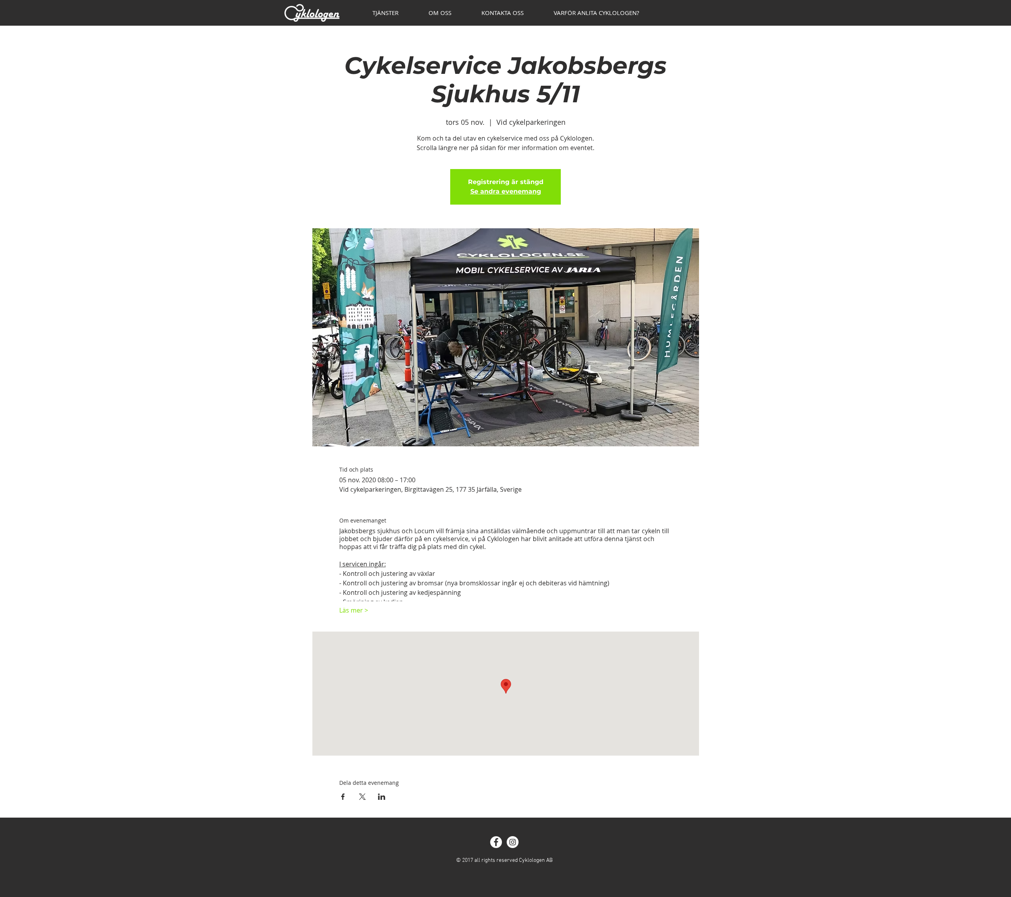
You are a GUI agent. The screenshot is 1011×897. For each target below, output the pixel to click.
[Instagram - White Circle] (513, 842)
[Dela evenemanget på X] (362, 797)
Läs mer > (353, 610)
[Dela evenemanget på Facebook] (343, 797)
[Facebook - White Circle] (496, 842)
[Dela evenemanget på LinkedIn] (381, 797)
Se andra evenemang (505, 191)
